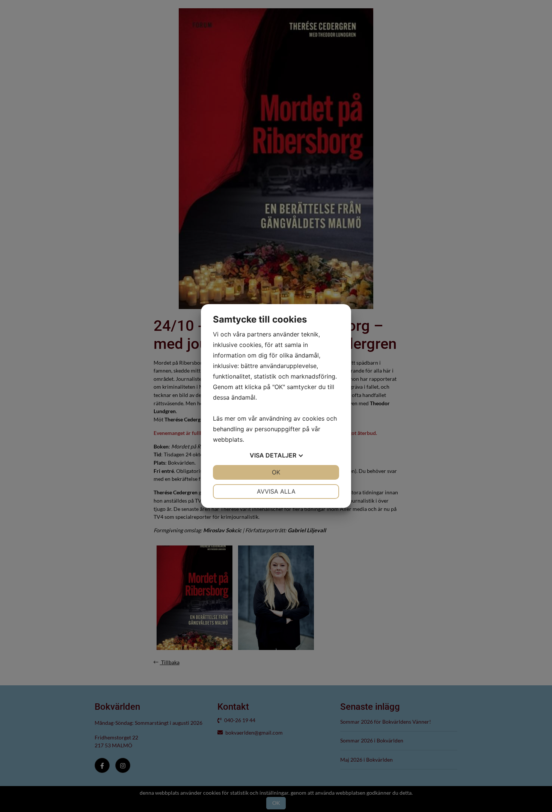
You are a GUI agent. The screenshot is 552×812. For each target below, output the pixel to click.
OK (276, 472)
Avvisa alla (276, 491)
